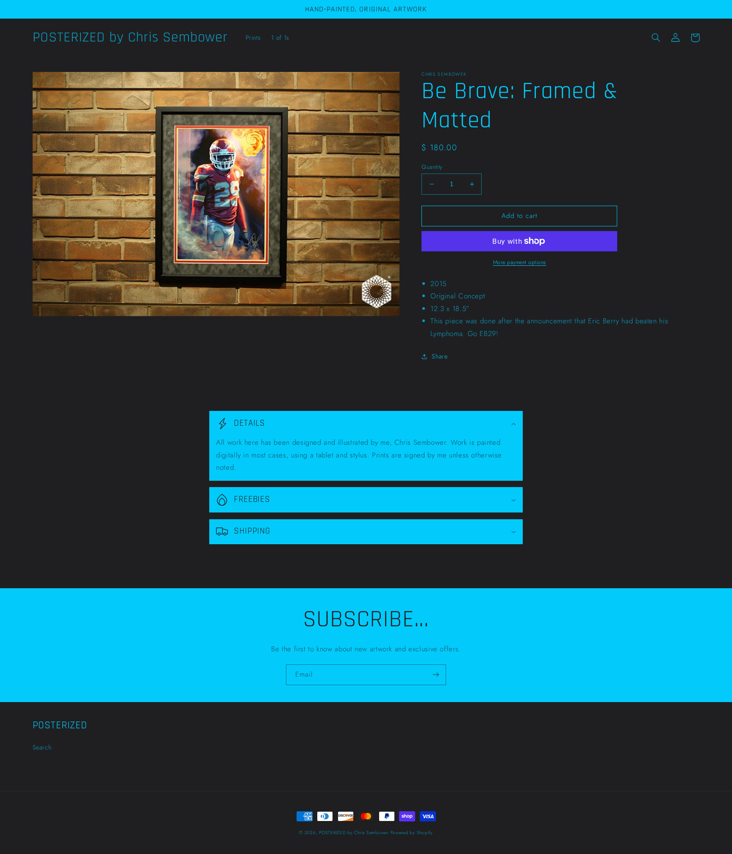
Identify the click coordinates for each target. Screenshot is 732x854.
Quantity (431, 167)
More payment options (519, 262)
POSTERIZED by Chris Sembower (353, 832)
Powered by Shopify (412, 832)
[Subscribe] (436, 674)
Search (42, 747)
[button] (656, 37)
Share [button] (439, 356)
